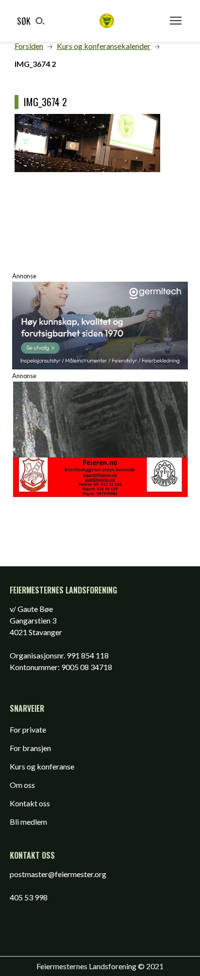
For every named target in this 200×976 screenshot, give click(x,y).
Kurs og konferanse (42, 766)
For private (28, 729)
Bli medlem (28, 821)
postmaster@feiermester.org (58, 874)
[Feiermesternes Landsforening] (107, 21)
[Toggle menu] (176, 21)
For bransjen (30, 747)
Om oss (22, 784)
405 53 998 (29, 897)
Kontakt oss (30, 803)
